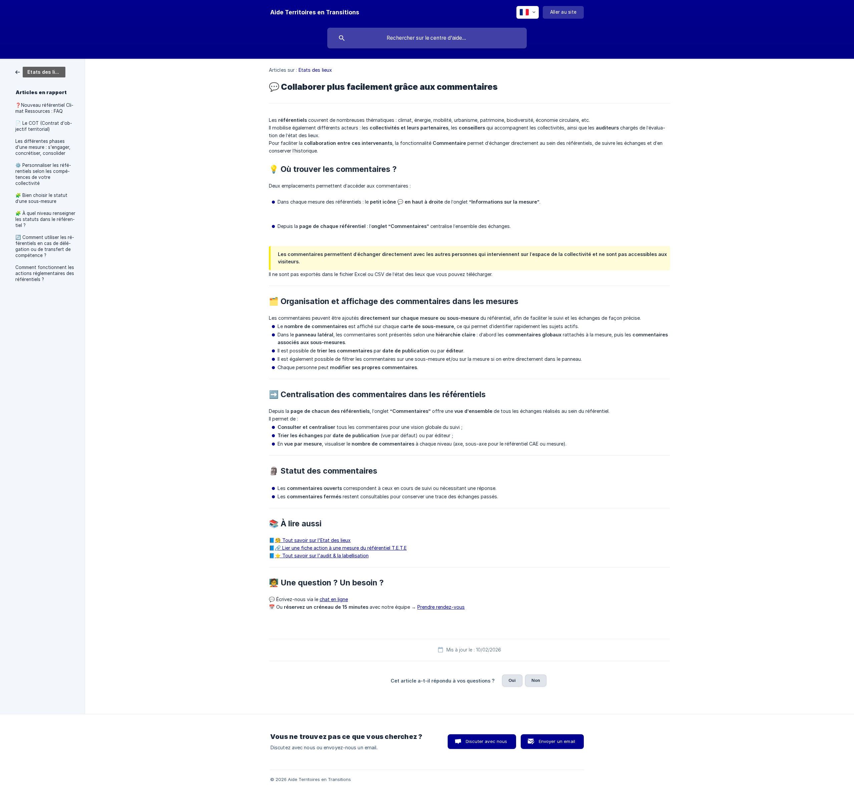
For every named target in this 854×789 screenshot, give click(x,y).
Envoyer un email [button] (557, 741)
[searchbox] (427, 38)
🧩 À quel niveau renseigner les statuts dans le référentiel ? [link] (45, 219)
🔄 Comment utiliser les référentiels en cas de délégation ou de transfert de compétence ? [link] (44, 246)
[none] (314, 12)
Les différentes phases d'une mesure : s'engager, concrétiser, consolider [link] (42, 147)
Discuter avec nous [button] (486, 741)
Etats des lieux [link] (315, 70)
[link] (40, 71)
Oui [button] (512, 680)
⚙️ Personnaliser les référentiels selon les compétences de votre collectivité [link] (43, 174)
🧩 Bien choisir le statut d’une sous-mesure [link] (41, 198)
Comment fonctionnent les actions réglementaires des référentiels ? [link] (44, 273)
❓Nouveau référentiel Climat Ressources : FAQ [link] (44, 108)
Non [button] (535, 680)
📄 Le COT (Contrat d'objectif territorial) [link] (43, 126)
